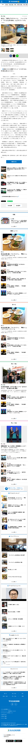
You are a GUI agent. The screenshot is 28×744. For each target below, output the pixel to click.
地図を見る (14, 161)
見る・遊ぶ (11, 4)
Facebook (12, 704)
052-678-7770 (6, 66)
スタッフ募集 (4, 718)
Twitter (15, 704)
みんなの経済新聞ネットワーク (14, 731)
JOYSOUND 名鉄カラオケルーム (10, 196)
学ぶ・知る (25, 4)
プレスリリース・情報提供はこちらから (9, 711)
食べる (7, 4)
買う (15, 4)
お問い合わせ (4, 714)
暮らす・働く (20, 4)
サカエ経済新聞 (13, 2)
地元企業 (3, 22)
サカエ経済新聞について (6, 709)
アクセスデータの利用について (7, 712)
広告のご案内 (4, 716)
